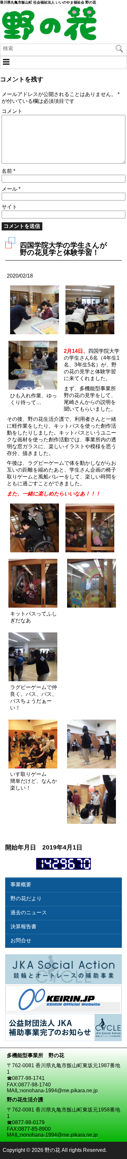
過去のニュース (28, 912)
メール (11, 189)
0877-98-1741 (28, 1078)
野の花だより (26, 898)
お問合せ (20, 940)
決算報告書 (23, 926)
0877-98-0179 (28, 1122)
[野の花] (49, 38)
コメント (12, 111)
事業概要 (20, 884)
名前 (8, 171)
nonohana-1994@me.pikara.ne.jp (59, 1090)
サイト (9, 207)
